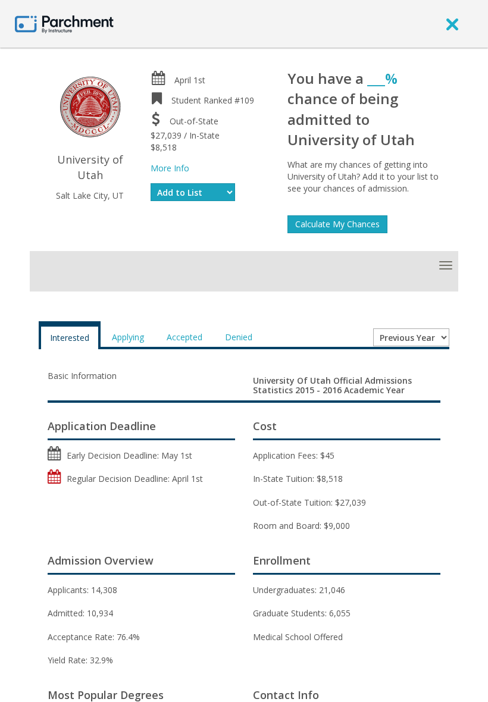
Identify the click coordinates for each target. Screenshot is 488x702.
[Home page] (64, 23)
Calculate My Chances (337, 224)
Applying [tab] (128, 337)
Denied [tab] (238, 337)
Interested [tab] (69, 337)
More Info (170, 168)
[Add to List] (193, 192)
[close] (452, 24)
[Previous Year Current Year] (411, 337)
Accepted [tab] (184, 337)
